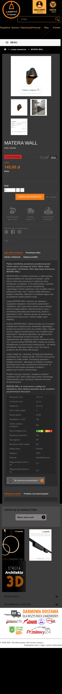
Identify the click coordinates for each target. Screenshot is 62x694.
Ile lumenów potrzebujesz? (26, 480)
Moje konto (11, 596)
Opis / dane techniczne (13, 253)
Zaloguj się (39, 7)
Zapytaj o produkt (30, 257)
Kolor (7, 171)
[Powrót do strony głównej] (5, 49)
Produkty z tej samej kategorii (36, 494)
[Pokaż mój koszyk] (53, 7)
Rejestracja (26, 27)
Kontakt (56, 27)
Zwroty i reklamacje (12, 257)
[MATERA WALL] (19, 107)
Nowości (15, 27)
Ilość (6, 186)
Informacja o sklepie (17, 604)
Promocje (36, 27)
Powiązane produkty (12, 494)
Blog (46, 27)
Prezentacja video (33, 253)
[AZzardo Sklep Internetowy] (11, 10)
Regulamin (5, 27)
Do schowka (51, 197)
